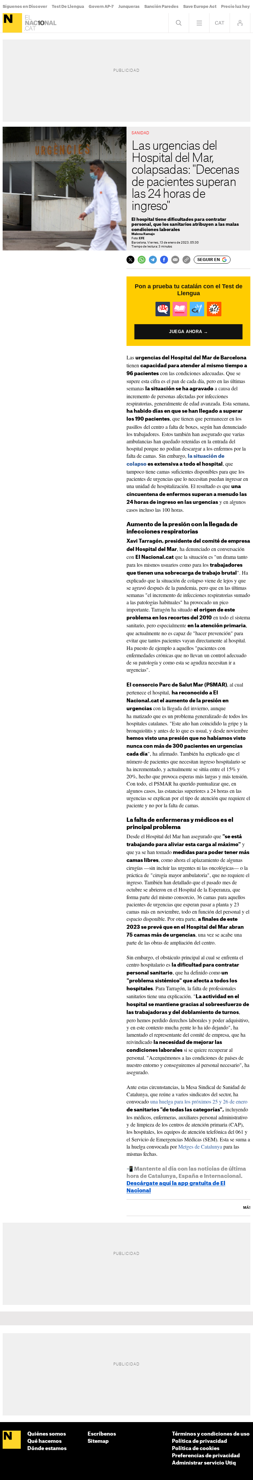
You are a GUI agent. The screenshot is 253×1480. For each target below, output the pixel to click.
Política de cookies (195, 1448)
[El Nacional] (12, 23)
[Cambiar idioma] (220, 23)
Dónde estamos (47, 1448)
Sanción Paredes (161, 7)
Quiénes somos (46, 1434)
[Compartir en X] (130, 260)
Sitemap (98, 1441)
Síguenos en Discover (25, 7)
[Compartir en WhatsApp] (142, 260)
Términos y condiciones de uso (211, 1434)
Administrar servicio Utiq (204, 1463)
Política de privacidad (199, 1441)
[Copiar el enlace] (186, 260)
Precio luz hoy (235, 7)
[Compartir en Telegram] (153, 260)
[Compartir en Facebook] (164, 260)
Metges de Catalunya (200, 1146)
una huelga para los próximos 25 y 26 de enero (198, 1101)
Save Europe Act (199, 7)
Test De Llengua (68, 7)
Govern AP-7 (101, 7)
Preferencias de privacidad (206, 1455)
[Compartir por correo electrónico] (175, 260)
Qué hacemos (44, 1441)
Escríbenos (102, 1434)
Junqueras (129, 7)
